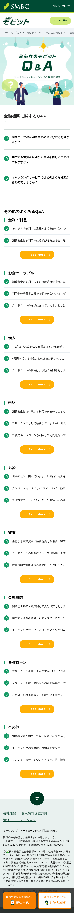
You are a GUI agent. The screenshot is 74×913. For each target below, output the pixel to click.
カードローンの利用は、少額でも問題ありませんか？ (40, 370)
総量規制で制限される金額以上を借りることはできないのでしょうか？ (40, 565)
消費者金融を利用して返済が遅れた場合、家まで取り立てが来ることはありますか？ (40, 282)
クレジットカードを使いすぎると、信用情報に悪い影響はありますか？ (40, 760)
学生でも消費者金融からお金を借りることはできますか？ (40, 159)
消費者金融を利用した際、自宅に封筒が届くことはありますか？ (40, 736)
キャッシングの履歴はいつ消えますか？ (36, 747)
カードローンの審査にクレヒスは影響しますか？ (39, 553)
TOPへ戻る (61, 20)
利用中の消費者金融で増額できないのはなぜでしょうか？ (40, 294)
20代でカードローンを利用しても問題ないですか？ (40, 435)
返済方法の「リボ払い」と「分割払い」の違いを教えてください (40, 500)
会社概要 (9, 813)
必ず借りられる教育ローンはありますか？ (37, 694)
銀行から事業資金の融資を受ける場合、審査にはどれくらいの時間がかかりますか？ (40, 541)
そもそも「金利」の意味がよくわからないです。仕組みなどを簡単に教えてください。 (39, 229)
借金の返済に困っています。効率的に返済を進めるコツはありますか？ (40, 477)
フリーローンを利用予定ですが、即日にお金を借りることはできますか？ (40, 671)
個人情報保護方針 (34, 813)
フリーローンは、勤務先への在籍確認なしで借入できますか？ (40, 683)
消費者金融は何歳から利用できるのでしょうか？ (39, 412)
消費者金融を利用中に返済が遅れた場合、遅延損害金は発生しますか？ (40, 241)
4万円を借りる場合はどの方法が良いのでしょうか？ (39, 359)
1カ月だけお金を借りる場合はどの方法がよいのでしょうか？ (39, 347)
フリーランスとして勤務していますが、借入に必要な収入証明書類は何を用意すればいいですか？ (40, 423)
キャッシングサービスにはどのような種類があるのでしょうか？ (40, 180)
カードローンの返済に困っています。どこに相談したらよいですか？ (40, 306)
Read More (37, 255)
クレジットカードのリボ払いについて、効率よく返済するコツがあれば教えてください (40, 488)
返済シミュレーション (19, 820)
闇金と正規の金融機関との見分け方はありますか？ (40, 139)
